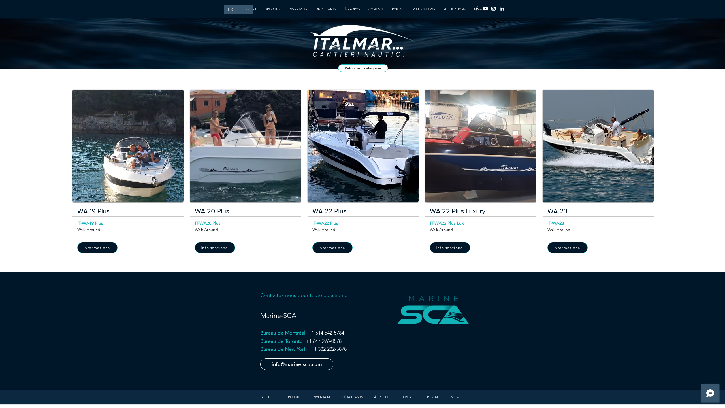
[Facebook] (477, 9)
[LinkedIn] (502, 9)
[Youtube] (485, 9)
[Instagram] (493, 9)
